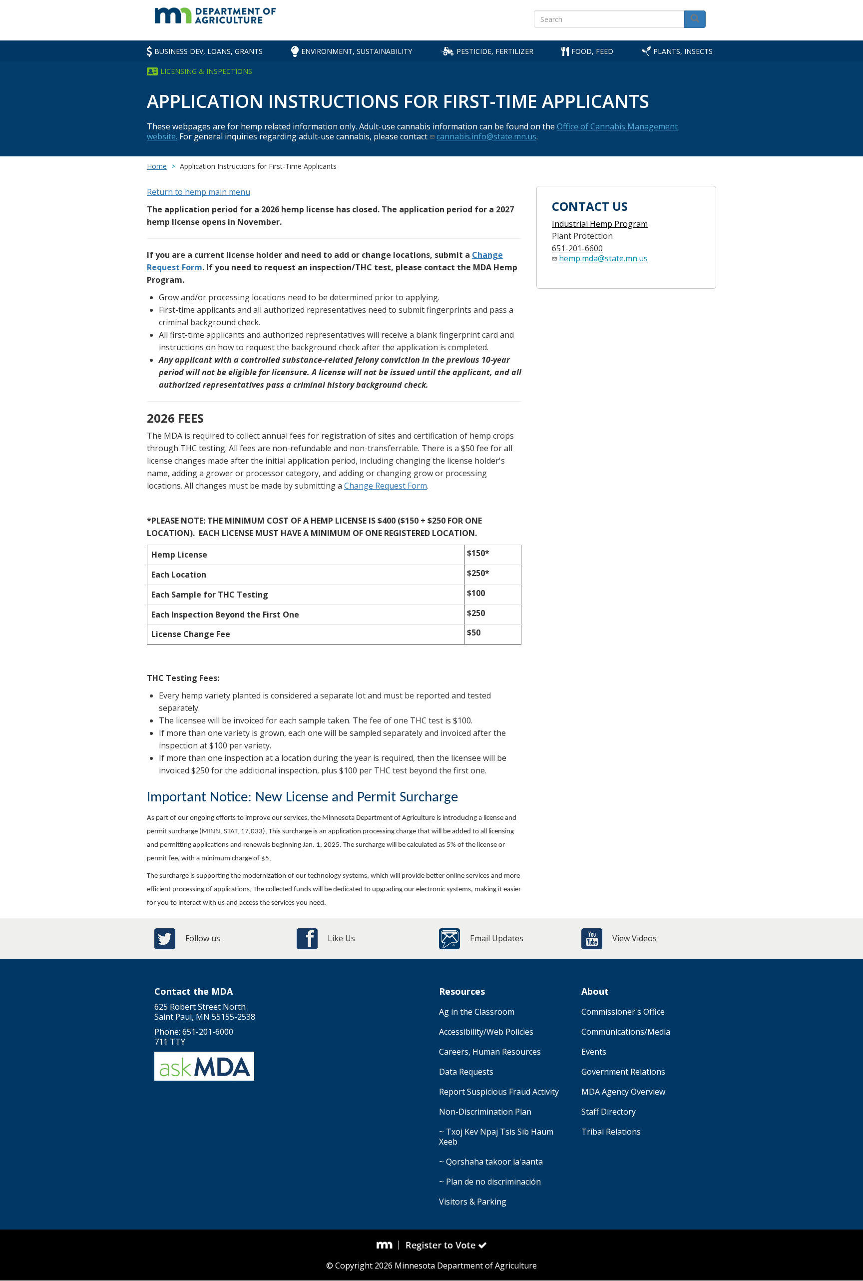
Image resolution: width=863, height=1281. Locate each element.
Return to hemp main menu (198, 191)
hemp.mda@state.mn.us (603, 258)
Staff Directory (608, 1111)
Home (157, 166)
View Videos (634, 938)
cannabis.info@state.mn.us (486, 136)
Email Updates (496, 938)
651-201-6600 (577, 248)
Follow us (202, 938)
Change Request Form (385, 485)
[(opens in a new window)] (388, 1245)
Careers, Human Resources (490, 1051)
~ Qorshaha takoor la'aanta (491, 1161)
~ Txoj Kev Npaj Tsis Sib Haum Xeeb (496, 1136)
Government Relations (623, 1071)
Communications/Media (625, 1031)
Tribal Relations (611, 1131)
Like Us (341, 938)
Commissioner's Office (623, 1011)
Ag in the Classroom (476, 1011)
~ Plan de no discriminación (490, 1181)
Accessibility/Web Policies (486, 1031)
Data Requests (466, 1071)
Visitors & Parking (472, 1201)
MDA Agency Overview (623, 1091)
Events (593, 1051)
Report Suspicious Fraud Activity (499, 1091)
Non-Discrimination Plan (485, 1111)
